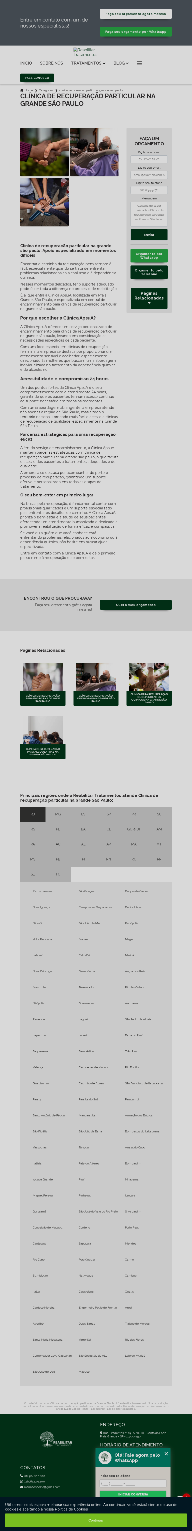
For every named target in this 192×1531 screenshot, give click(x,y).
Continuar (96, 1520)
